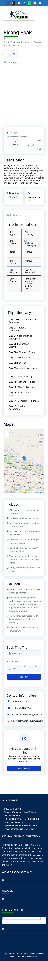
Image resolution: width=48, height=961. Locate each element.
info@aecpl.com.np (14, 822)
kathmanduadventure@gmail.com (27, 714)
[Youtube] (18, 3)
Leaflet (27, 492)
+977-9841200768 (22, 708)
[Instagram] (13, 3)
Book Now (24, 677)
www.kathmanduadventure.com (20, 829)
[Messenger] (40, 3)
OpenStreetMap (38, 492)
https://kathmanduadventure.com (27, 721)
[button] (24, 458)
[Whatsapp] (29, 3)
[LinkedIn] (24, 3)
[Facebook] (8, 3)
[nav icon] (41, 15)
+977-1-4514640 (21, 701)
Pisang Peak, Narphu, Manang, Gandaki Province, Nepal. (22, 44)
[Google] (34, 3)
